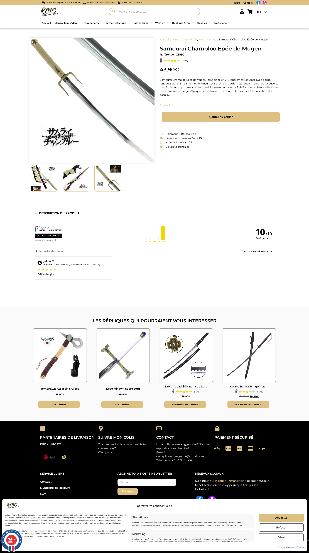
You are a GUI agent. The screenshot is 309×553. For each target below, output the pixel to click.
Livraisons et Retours (55, 487)
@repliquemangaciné (230, 480)
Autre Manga (208, 39)
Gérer (281, 537)
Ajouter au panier (221, 117)
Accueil (165, 39)
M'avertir (59, 404)
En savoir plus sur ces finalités (291, 547)
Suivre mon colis (116, 437)
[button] (154, 213)
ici (112, 452)
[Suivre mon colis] (101, 428)
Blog (237, 2)
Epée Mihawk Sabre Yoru (123, 388)
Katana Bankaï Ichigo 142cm (249, 386)
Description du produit (59, 213)
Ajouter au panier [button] (185, 404)
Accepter (281, 517)
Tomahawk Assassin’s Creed (60, 388)
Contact (247, 2)
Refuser (281, 527)
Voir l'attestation (48, 235)
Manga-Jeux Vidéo (184, 39)
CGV (43, 494)
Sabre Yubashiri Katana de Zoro (186, 386)
